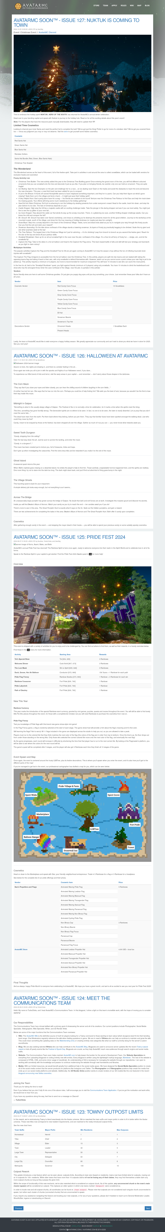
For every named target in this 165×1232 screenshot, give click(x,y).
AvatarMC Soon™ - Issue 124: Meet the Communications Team (62, 1000)
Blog (147, 5)
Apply (114, 5)
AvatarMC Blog (81, 1046)
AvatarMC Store (21, 949)
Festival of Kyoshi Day (56, 1049)
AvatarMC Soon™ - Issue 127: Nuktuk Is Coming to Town (76, 22)
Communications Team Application (103, 1090)
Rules (123, 5)
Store (96, 5)
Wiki (132, 5)
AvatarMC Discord (47, 32)
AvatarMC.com (69, 1055)
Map (139, 5)
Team (105, 5)
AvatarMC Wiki (32, 1036)
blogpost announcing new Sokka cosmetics (34, 1073)
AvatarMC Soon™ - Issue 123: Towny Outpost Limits (78, 1111)
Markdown (127, 1057)
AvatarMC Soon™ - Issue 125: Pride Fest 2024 (69, 536)
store (66, 131)
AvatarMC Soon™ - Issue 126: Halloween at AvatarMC (81, 355)
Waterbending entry (67, 1040)
